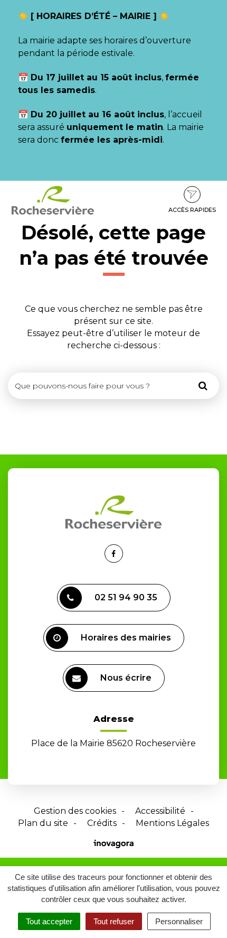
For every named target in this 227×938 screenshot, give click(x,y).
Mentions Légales (172, 823)
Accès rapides (192, 209)
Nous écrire (126, 678)
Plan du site (43, 823)
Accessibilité (160, 811)
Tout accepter (49, 921)
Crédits (102, 823)
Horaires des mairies (126, 638)
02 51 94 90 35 (125, 597)
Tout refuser (113, 921)
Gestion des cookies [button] (75, 811)
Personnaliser (179, 921)
